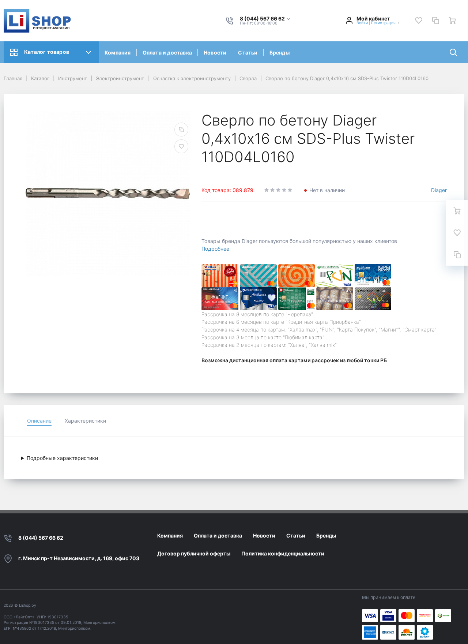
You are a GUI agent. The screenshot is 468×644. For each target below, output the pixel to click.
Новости (215, 52)
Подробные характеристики (62, 458)
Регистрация (383, 22)
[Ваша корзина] (452, 20)
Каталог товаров (46, 52)
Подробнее (215, 249)
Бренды (279, 52)
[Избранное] (419, 20)
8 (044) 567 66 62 (40, 538)
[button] (265, 19)
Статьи (247, 52)
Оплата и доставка (167, 52)
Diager (439, 190)
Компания (118, 52)
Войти (362, 22)
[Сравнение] (435, 20)
